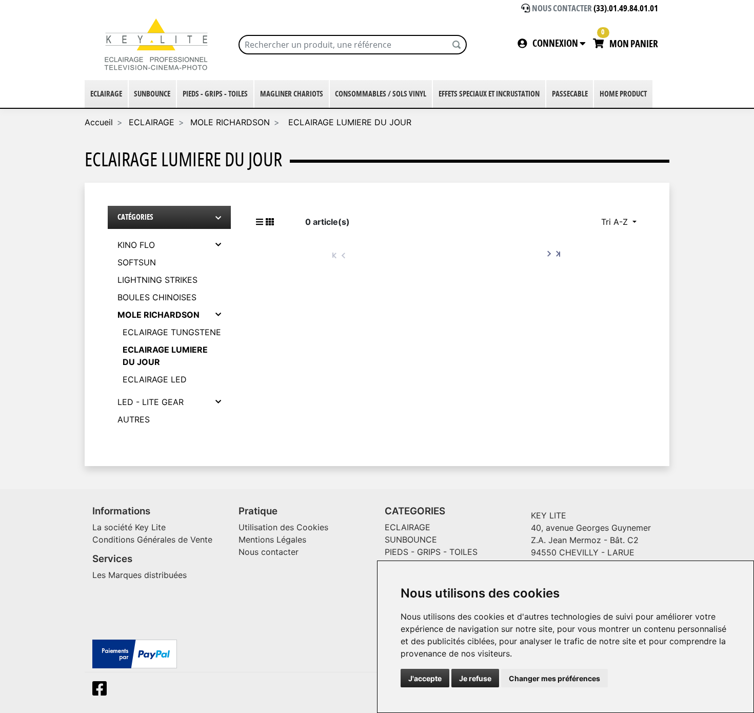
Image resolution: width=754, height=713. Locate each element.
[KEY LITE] (157, 44)
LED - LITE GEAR (150, 402)
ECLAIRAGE (106, 94)
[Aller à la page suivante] (549, 254)
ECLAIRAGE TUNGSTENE (172, 332)
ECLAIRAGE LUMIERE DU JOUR (348, 122)
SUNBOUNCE (152, 94)
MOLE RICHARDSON (230, 122)
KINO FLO (136, 245)
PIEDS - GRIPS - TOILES (215, 94)
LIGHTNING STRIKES (157, 280)
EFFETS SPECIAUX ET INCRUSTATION (489, 94)
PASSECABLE (570, 94)
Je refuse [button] (475, 678)
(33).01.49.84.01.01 (625, 8)
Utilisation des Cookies (283, 527)
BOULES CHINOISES (156, 297)
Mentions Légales (272, 539)
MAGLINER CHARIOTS (291, 94)
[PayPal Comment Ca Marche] (134, 653)
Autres (133, 419)
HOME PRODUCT (623, 94)
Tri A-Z (615, 222)
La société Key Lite (129, 527)
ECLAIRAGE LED (155, 379)
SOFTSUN (136, 262)
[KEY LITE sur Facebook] (101, 691)
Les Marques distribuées (139, 575)
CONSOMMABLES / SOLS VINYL (380, 94)
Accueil (99, 122)
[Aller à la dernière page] (558, 254)
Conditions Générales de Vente (152, 539)
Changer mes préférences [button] (554, 678)
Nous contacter (269, 552)
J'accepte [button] (425, 678)
